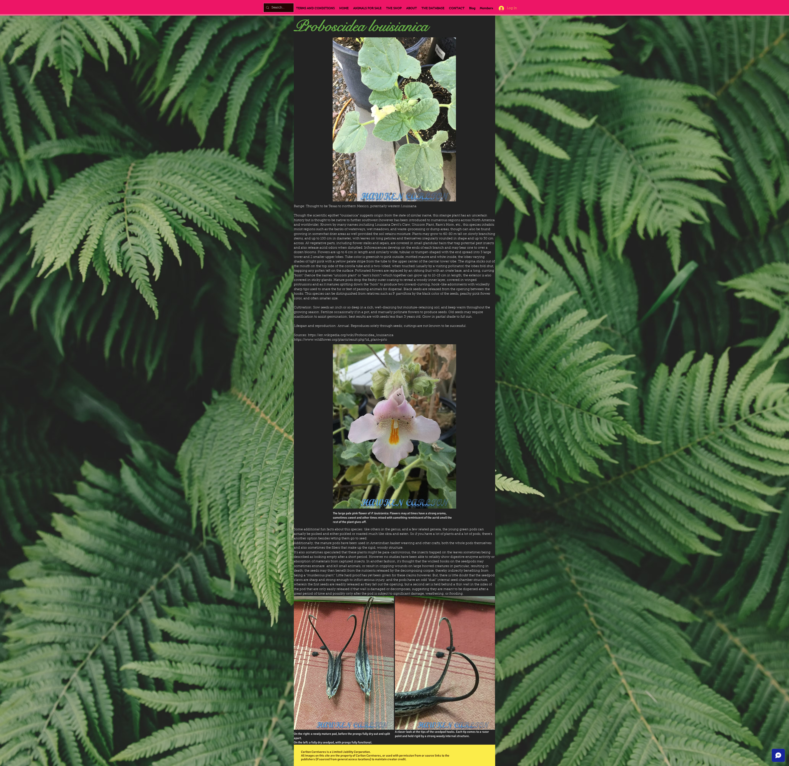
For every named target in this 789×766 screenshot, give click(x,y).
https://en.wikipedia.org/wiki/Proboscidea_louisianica (350, 335)
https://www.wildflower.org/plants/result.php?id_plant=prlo (340, 339)
